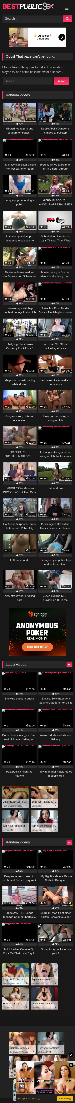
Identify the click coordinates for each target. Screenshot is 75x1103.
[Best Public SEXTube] (31, 7)
